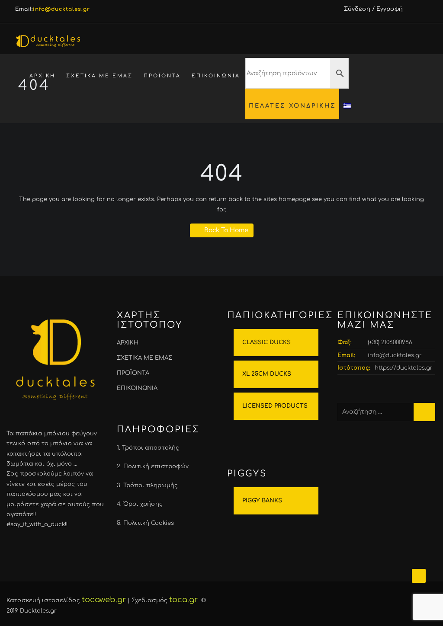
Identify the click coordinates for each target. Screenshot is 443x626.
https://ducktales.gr (404, 368)
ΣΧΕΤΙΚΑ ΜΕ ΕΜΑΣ (99, 76)
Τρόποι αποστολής (150, 448)
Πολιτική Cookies (148, 523)
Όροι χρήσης (143, 504)
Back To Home (226, 230)
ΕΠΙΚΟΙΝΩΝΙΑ (216, 76)
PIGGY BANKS (262, 501)
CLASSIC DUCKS (266, 342)
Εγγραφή (389, 9)
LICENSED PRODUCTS (275, 406)
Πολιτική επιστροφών (156, 466)
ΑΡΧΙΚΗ (42, 76)
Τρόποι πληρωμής (150, 485)
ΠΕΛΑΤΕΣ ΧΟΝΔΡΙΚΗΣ (292, 105)
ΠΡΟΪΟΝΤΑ (162, 76)
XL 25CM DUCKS (266, 374)
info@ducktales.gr (395, 355)
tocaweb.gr (104, 599)
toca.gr (183, 599)
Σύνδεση (357, 9)
